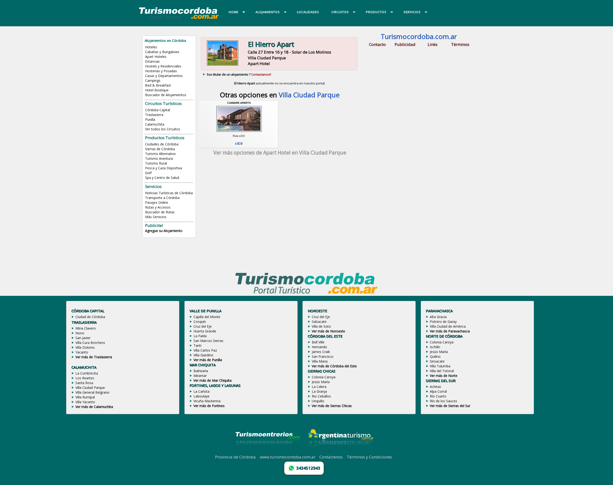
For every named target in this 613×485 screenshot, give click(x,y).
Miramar (200, 375)
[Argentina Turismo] (340, 451)
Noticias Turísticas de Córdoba (169, 193)
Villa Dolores (85, 347)
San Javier (83, 338)
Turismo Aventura (159, 158)
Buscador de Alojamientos (165, 95)
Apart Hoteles (155, 56)
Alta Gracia (438, 316)
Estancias (152, 61)
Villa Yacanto (85, 402)
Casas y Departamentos (164, 75)
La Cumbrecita (86, 373)
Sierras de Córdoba (160, 149)
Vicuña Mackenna (207, 401)
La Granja (319, 391)
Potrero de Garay (443, 321)
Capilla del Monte (206, 316)
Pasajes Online (156, 202)
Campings (152, 80)
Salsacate (319, 321)
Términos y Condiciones (369, 457)
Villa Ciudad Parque (90, 387)
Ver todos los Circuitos (162, 129)
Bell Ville (318, 342)
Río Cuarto (438, 396)
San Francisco (322, 356)
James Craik (321, 351)
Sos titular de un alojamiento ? (239, 74)
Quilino (435, 356)
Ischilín (435, 347)
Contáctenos (331, 457)
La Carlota (201, 391)
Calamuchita (154, 124)
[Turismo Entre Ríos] (268, 451)
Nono (79, 333)
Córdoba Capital (157, 110)
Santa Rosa (84, 382)
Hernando (319, 347)
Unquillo (318, 401)
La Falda (200, 336)
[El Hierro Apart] (223, 65)
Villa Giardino (203, 355)
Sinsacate (437, 361)
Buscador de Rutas (160, 212)
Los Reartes (84, 378)
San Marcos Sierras (208, 340)
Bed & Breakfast (158, 85)
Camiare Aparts (239, 102)
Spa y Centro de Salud (162, 177)
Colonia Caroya (323, 377)
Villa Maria (320, 361)
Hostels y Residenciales (163, 66)
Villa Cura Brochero (90, 342)
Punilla (150, 119)
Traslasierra (154, 114)
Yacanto (81, 352)
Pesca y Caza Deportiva (163, 168)
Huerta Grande (204, 331)
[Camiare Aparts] (239, 132)
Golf (148, 173)
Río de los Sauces (443, 401)
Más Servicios (155, 217)
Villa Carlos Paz (205, 350)
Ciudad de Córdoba (90, 316)
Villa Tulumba (440, 366)
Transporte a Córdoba (162, 197)
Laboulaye (201, 396)
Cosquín (199, 321)
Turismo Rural (156, 163)
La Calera (319, 386)
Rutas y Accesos (157, 207)
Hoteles (151, 47)
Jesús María (321, 382)
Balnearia (200, 371)
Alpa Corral (438, 391)
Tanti (197, 345)
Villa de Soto (321, 326)
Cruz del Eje (202, 326)
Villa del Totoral (442, 371)
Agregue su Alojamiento (163, 230)
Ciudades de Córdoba (161, 144)
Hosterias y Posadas (161, 71)
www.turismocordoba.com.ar (287, 457)
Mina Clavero (85, 328)
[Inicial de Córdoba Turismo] (179, 18)
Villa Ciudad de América (448, 326)
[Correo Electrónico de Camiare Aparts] (239, 145)
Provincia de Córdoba (235, 457)
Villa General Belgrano (92, 392)
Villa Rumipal (85, 397)
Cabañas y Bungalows (162, 52)
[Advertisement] (279, 201)
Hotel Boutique (157, 90)
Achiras (435, 386)
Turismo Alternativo (160, 153)
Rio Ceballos (321, 396)
